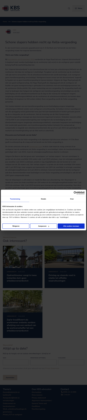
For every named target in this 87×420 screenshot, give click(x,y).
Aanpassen (42, 226)
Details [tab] (43, 199)
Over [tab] (72, 199)
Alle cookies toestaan (71, 226)
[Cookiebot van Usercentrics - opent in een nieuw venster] (75, 192)
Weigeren (15, 226)
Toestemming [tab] (15, 199)
